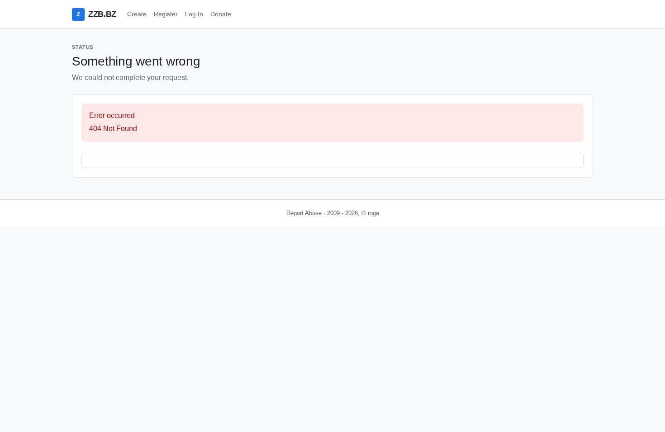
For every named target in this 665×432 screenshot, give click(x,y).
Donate (220, 14)
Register (166, 14)
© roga (370, 213)
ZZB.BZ (96, 14)
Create (137, 14)
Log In (194, 14)
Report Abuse (304, 213)
